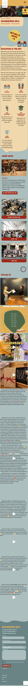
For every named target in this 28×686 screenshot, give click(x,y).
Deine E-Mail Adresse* (6, 640)
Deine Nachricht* (5, 649)
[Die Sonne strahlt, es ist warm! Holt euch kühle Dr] (14, 541)
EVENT (13, 239)
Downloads (4, 681)
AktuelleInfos (15, 35)
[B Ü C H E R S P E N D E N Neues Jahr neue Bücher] (14, 319)
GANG (12, 261)
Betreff (3, 644)
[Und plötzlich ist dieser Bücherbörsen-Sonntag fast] (14, 402)
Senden (5, 666)
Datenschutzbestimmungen (18, 662)
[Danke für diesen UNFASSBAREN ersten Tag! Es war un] (14, 597)
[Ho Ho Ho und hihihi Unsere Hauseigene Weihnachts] (14, 374)
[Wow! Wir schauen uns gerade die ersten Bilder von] (14, 486)
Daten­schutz (4, 675)
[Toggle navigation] (25, 2)
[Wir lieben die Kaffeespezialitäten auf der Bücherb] (14, 458)
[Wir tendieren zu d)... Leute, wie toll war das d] (14, 291)
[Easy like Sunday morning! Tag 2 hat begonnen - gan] (14, 569)
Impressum (4, 677)
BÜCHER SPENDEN (13, 217)
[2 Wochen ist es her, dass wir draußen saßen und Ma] (14, 430)
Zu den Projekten (8, 193)
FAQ (3, 679)
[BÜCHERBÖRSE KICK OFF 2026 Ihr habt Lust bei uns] (14, 347)
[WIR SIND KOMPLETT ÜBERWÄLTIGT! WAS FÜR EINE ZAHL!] (14, 514)
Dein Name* (4, 635)
